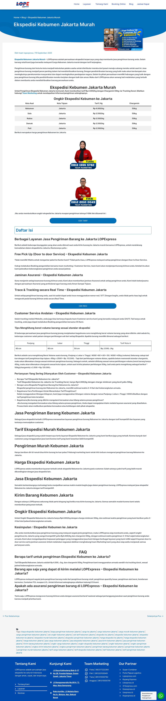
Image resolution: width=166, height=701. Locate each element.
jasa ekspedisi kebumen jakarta (83, 641)
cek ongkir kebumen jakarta (59, 635)
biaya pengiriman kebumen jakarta (65, 631)
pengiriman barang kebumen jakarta (107, 647)
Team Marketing (29, 93)
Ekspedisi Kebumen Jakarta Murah (30, 59)
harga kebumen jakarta (33, 641)
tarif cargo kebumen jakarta (61, 650)
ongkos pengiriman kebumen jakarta (75, 647)
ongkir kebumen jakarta (119, 644)
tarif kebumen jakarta (112, 650)
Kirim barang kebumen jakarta (36, 644)
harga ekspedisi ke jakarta (111, 638)
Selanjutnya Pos (155, 616)
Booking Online (119, 4)
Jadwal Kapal (143, 4)
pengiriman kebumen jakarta (137, 647)
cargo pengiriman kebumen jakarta (31, 635)
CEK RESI (83, 306)
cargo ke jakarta (89, 631)
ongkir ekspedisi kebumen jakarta (92, 644)
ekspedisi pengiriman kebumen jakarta (82, 638)
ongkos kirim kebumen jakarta (45, 647)
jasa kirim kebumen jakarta (110, 641)
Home (76, 4)
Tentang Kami (102, 4)
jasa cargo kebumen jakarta (56, 641)
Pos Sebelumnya (11, 616)
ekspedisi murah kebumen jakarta (49, 638)
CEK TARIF (83, 221)
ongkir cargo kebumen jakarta (64, 644)
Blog (131, 4)
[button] (87, 4)
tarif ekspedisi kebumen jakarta (87, 650)
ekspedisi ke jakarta (105, 635)
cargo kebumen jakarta (107, 631)
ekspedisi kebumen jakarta (126, 635)
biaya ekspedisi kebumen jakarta (35, 631)
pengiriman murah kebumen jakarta (32, 650)
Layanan (87, 4)
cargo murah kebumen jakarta (131, 631)
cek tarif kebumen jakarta (84, 635)
